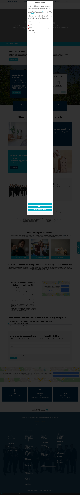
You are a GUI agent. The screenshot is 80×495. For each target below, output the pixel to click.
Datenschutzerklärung (41, 11)
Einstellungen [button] (32, 13)
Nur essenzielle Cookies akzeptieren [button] (40, 206)
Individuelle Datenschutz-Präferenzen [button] (40, 209)
